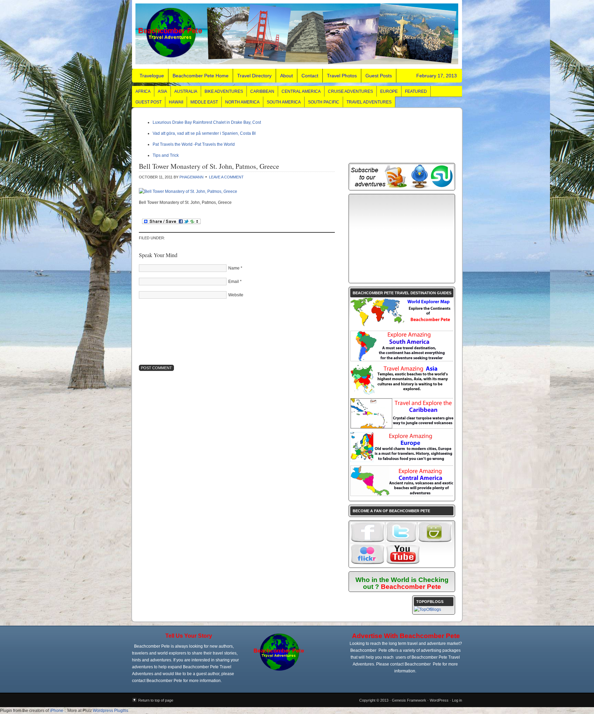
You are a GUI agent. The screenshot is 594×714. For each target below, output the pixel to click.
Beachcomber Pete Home (201, 75)
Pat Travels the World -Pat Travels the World (194, 144)
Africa (143, 91)
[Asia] (401, 393)
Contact (309, 75)
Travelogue (297, 34)
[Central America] (402, 494)
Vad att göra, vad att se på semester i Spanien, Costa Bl (204, 133)
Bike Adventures (224, 91)
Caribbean (262, 91)
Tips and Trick (166, 155)
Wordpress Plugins (110, 710)
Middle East (204, 102)
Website (235, 295)
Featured (416, 91)
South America (284, 102)
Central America (301, 91)
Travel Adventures (369, 102)
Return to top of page (155, 700)
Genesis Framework (409, 700)
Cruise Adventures (350, 91)
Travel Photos (342, 75)
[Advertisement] (401, 239)
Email (233, 281)
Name (234, 268)
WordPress (439, 700)
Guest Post (148, 102)
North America (242, 102)
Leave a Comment (226, 177)
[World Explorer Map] (401, 325)
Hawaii (176, 102)
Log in (457, 700)
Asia (162, 91)
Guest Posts (378, 75)
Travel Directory (254, 75)
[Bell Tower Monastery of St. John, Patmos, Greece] (188, 191)
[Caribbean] (402, 427)
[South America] (402, 359)
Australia (185, 91)
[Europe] (401, 460)
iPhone (56, 710)
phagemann (191, 177)
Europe (389, 91)
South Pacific (323, 102)
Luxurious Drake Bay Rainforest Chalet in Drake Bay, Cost (207, 122)
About (286, 75)
